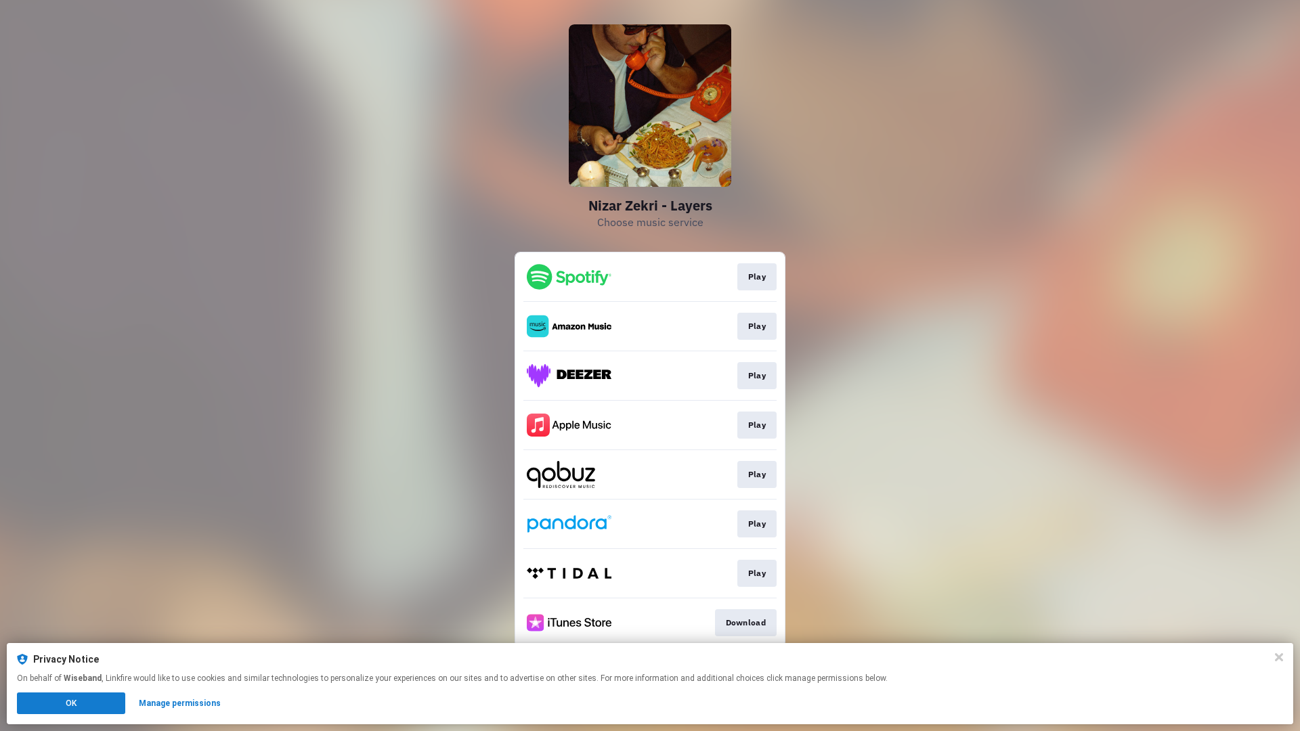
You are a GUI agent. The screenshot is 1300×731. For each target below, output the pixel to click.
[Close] (1279, 657)
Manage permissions (180, 703)
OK (71, 703)
